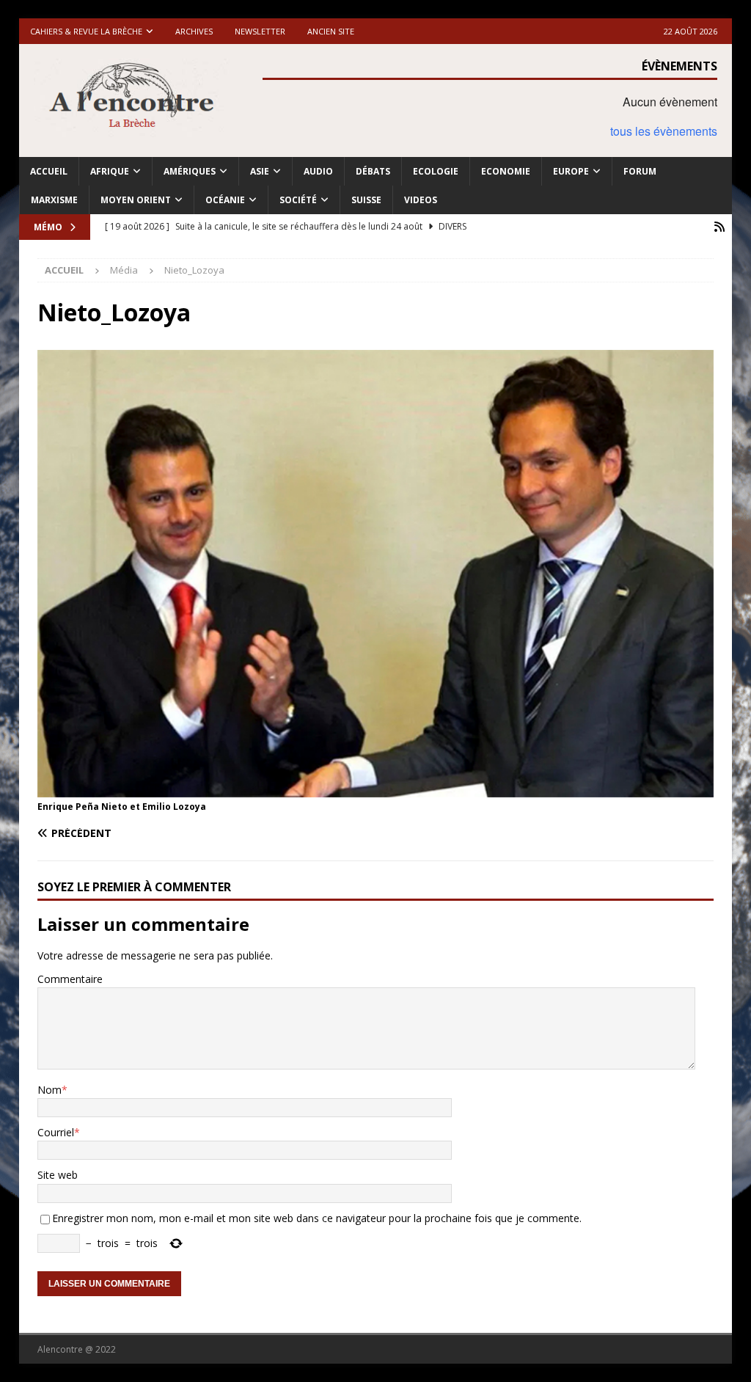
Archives (194, 31)
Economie (505, 171)
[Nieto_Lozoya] (375, 789)
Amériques (190, 171)
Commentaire (70, 979)
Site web (57, 1175)
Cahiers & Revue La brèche (86, 31)
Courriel (55, 1132)
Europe (571, 171)
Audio (318, 171)
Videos (420, 200)
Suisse (366, 200)
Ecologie (435, 171)
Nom (49, 1090)
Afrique (109, 171)
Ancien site (330, 31)
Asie (259, 171)
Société (298, 200)
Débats (373, 171)
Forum (639, 171)
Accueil (48, 171)
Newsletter (260, 31)
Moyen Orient (135, 200)
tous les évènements (663, 131)
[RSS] (719, 227)
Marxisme (54, 200)
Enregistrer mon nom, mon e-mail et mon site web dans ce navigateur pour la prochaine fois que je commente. (317, 1218)
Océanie (225, 200)
